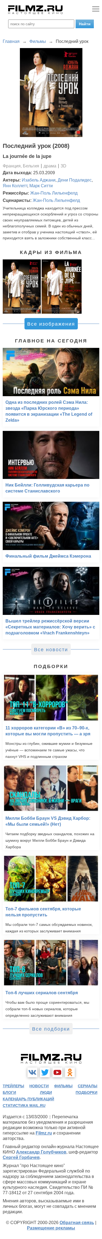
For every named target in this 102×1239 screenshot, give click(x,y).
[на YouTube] (57, 1072)
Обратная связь (77, 1222)
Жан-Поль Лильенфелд (54, 193)
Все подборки (51, 1029)
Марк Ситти (41, 185)
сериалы (87, 1086)
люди (46, 1092)
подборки (86, 1092)
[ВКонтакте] (32, 1072)
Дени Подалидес (75, 180)
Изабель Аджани (38, 180)
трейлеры (13, 1086)
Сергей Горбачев (21, 1157)
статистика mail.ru (24, 1105)
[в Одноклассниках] (70, 1072)
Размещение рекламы (51, 1228)
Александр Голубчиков (41, 1152)
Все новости (51, 649)
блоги (9, 1092)
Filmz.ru (44, 1133)
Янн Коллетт (15, 185)
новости (39, 1086)
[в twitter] (45, 1072)
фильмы (63, 1086)
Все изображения (51, 324)
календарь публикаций (28, 1099)
